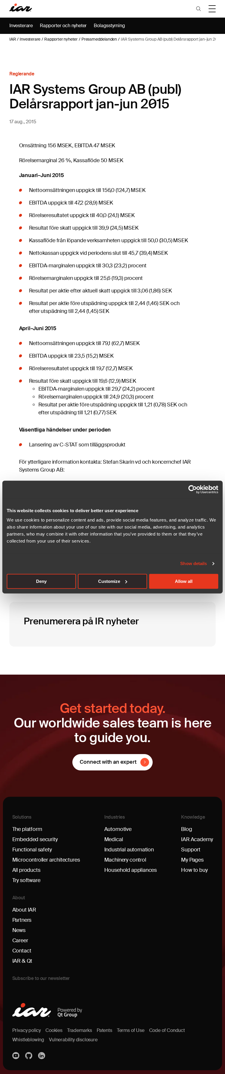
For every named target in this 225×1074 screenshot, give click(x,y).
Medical (113, 839)
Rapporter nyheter (61, 39)
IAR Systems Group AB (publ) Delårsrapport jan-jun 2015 (171, 39)
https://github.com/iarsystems (29, 1055)
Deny (41, 581)
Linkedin (42, 1055)
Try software (26, 880)
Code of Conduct (167, 1030)
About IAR (24, 909)
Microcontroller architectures (46, 859)
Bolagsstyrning (109, 25)
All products (26, 870)
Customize (109, 581)
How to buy (194, 870)
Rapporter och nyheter (63, 25)
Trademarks (79, 1030)
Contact (21, 950)
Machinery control (125, 859)
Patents (104, 1030)
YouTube (16, 1055)
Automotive (118, 829)
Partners (22, 920)
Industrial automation (129, 849)
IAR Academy (197, 839)
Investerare (21, 25)
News (18, 930)
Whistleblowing (28, 1040)
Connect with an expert (108, 761)
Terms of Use (130, 1030)
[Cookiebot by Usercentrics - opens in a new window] (192, 489)
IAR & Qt (22, 960)
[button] (198, 9)
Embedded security (35, 839)
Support (190, 849)
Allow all (183, 581)
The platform (27, 829)
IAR (12, 39)
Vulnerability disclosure (73, 1040)
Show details (193, 563)
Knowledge (193, 817)
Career (20, 940)
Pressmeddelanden (99, 39)
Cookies (53, 1030)
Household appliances (130, 870)
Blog (186, 829)
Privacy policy (26, 1030)
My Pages (192, 859)
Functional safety (32, 849)
